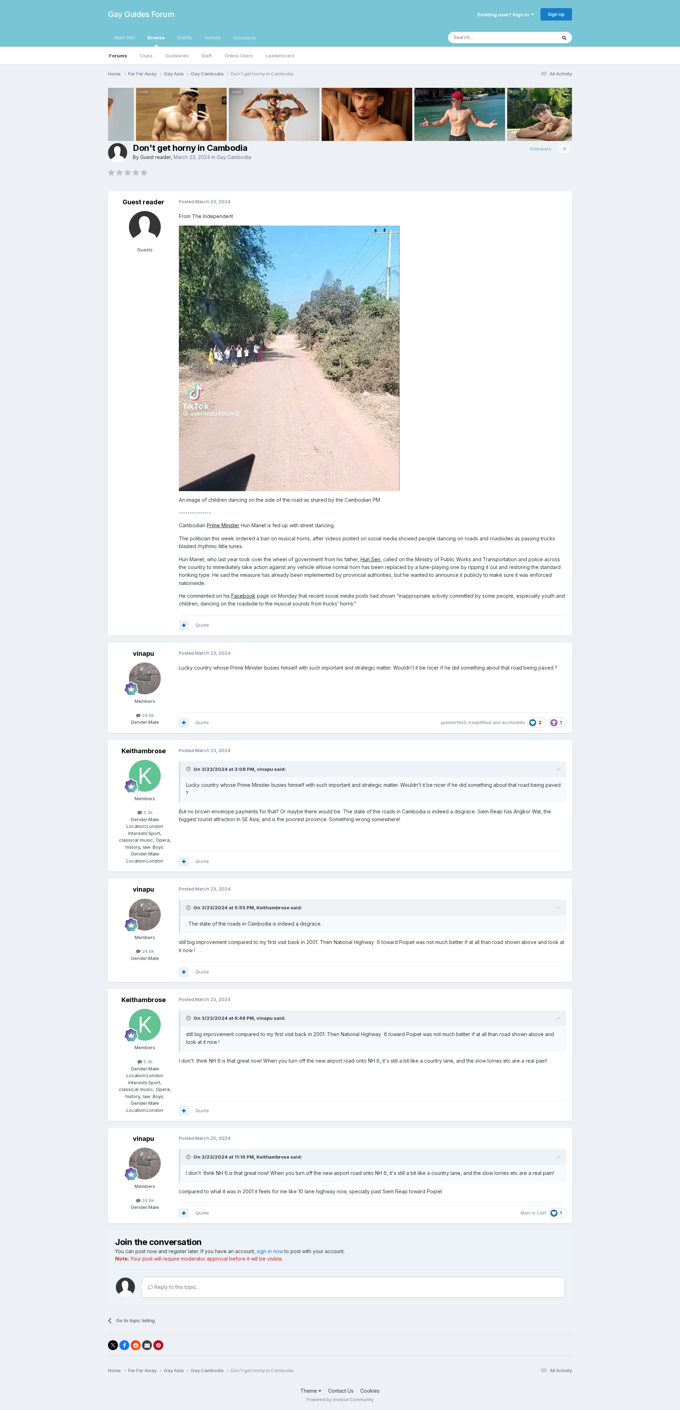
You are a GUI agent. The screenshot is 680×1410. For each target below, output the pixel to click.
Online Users (239, 55)
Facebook (243, 596)
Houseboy (244, 37)
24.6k (147, 715)
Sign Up (556, 14)
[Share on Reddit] (136, 1345)
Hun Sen (370, 559)
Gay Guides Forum (141, 14)
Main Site (124, 37)
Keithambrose (143, 751)
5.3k (147, 812)
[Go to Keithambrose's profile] (145, 776)
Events (184, 37)
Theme (309, 1391)
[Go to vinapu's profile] (145, 678)
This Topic (536, 37)
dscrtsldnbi (513, 722)
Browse (156, 37)
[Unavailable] (289, 357)
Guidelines (177, 55)
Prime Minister (223, 525)
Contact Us (340, 1391)
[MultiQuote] (184, 625)
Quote (202, 625)
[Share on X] (113, 1345)
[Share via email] (147, 1345)
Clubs (146, 55)
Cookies (370, 1391)
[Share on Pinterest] (158, 1345)
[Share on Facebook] (124, 1345)
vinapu (143, 653)
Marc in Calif (533, 1213)
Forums (118, 55)
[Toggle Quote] (189, 769)
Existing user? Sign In (504, 14)
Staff (207, 55)
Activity (213, 37)
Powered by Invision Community (340, 1399)
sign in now (270, 1251)
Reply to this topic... (176, 1287)
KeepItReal (480, 722)
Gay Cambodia (234, 157)
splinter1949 (453, 722)
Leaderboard (280, 55)
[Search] (564, 37)
